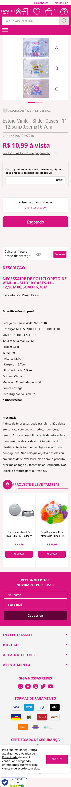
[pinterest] (35, 686)
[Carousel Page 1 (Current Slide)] (31, 102)
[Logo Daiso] (11, 12)
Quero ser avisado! (35, 207)
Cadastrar (35, 615)
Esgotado (35, 222)
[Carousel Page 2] (39, 102)
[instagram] (28, 686)
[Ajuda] (64, 12)
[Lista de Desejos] (36, 11)
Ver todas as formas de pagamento (26, 153)
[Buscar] (64, 21)
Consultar (60, 254)
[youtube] (50, 686)
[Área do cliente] (24, 12)
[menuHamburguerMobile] (5, 30)
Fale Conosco (40, 3)
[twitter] (43, 686)
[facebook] (20, 686)
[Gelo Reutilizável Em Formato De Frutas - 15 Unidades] (52, 510)
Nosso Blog (61, 3)
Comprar (19, 554)
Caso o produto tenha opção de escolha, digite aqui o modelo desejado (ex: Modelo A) (33, 171)
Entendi (57, 759)
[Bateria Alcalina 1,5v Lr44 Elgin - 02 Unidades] (19, 510)
